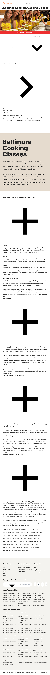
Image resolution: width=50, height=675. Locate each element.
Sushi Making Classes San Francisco (24, 653)
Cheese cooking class (8, 532)
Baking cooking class (20, 529)
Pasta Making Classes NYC (24, 636)
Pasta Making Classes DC (39, 660)
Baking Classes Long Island (39, 624)
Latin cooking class (8, 541)
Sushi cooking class (34, 547)
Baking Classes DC (7, 662)
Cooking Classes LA (38, 595)
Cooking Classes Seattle (39, 601)
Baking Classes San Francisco (7, 657)
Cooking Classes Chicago (24, 593)
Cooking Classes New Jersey (25, 597)
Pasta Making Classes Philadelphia (38, 638)
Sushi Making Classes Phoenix (23, 642)
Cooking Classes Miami (8, 597)
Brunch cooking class (33, 529)
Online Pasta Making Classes (40, 662)
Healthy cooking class (21, 535)
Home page (24, 120)
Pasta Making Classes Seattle (40, 656)
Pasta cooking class (8, 544)
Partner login (21, 571)
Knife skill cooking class (33, 538)
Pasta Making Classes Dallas (25, 618)
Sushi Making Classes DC (24, 660)
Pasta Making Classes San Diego (39, 649)
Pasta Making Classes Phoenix (38, 642)
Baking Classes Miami (38, 630)
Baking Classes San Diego (9, 652)
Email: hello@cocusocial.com (40, 570)
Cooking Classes (8, 110)
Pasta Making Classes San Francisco (39, 653)
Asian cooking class (8, 529)
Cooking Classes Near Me (10, 63)
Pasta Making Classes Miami (25, 630)
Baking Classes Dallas (38, 618)
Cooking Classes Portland (39, 599)
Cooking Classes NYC (38, 597)
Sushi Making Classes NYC (9, 636)
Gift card (37, 120)
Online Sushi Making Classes (25, 662)
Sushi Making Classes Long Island (9, 625)
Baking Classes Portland (9, 649)
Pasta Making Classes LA (24, 628)
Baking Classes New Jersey (39, 632)
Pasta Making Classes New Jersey (24, 633)
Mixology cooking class (34, 541)
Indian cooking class (8, 538)
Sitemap (5, 575)
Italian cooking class (20, 538)
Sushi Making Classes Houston (8, 621)
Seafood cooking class (9, 547)
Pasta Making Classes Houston (23, 621)
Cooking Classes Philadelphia (10, 599)
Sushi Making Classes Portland (23, 646)
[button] (25, 220)
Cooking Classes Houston (9, 595)
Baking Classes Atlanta (38, 613)
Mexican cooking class (20, 541)
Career (4, 571)
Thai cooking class (8, 550)
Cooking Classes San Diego (9, 601)
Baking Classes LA (37, 628)
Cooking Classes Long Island (25, 595)
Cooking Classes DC (7, 605)
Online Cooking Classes (38, 605)
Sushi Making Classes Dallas (10, 618)
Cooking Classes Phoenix (24, 599)
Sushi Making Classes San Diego (24, 649)
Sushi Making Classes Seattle (25, 656)
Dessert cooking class (22, 532)
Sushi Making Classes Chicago (8, 615)
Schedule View (37, 36)
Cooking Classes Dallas (38, 593)
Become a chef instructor (25, 569)
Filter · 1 (13, 47)
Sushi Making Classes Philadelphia (23, 638)
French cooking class (8, 535)
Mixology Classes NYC (8, 638)
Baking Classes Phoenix (8, 645)
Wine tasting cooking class (21, 550)
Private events (31, 120)
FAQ (35, 567)
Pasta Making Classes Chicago (23, 615)
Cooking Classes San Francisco (23, 602)
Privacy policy (34, 672)
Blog (4, 573)
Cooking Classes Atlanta (9, 593)
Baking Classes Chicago (38, 615)
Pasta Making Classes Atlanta (25, 613)
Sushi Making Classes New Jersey (9, 633)
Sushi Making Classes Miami (9, 630)
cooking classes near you (15, 502)
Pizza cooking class (32, 544)
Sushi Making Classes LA (9, 628)
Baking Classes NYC (38, 636)
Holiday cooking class (34, 535)
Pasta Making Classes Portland (38, 646)
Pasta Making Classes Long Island (24, 625)
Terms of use (43, 672)
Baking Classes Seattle (8, 660)
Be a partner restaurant (24, 567)
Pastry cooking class (20, 544)
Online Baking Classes (8, 664)
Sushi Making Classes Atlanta (10, 613)
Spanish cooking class (22, 547)
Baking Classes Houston (39, 620)
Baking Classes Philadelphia (9, 641)
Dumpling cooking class (35, 532)
